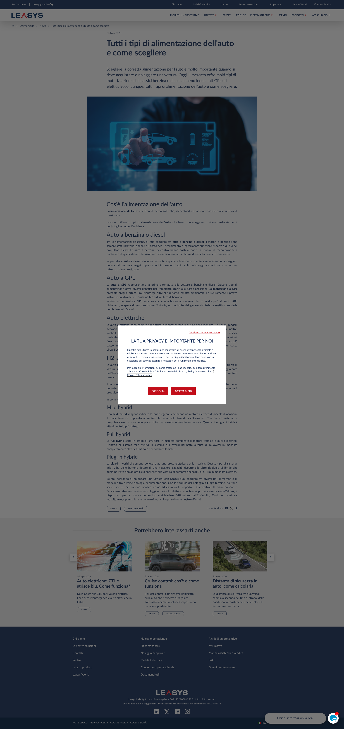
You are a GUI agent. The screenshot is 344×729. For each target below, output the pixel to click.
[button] (204, 332)
